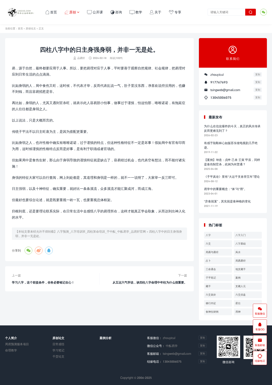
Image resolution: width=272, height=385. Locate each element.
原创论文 (31, 28)
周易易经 (240, 260)
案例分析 (106, 338)
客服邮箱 (260, 342)
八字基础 (240, 243)
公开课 (95, 12)
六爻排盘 (240, 294)
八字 (208, 235)
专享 (175, 12)
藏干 (208, 286)
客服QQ (259, 326)
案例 (238, 277)
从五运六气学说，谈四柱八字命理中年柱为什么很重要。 (150, 282)
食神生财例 (212, 311)
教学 (136, 12)
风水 (238, 252)
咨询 (116, 12)
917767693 (219, 82)
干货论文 (58, 356)
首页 (51, 12)
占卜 (208, 260)
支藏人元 (240, 286)
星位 (238, 303)
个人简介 (11, 338)
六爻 (208, 243)
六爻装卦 (211, 294)
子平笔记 (211, 277)
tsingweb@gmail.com (225, 90)
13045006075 (220, 97)
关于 (155, 12)
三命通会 (211, 269)
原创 (72, 12)
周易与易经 (212, 252)
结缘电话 (260, 358)
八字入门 (240, 235)
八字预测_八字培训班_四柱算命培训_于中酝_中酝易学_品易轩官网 (101, 231)
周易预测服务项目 (17, 344)
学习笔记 (58, 350)
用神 (238, 311)
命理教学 (11, 350)
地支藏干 (240, 269)
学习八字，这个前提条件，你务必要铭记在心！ (43, 282)
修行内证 (211, 303)
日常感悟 (58, 344)
